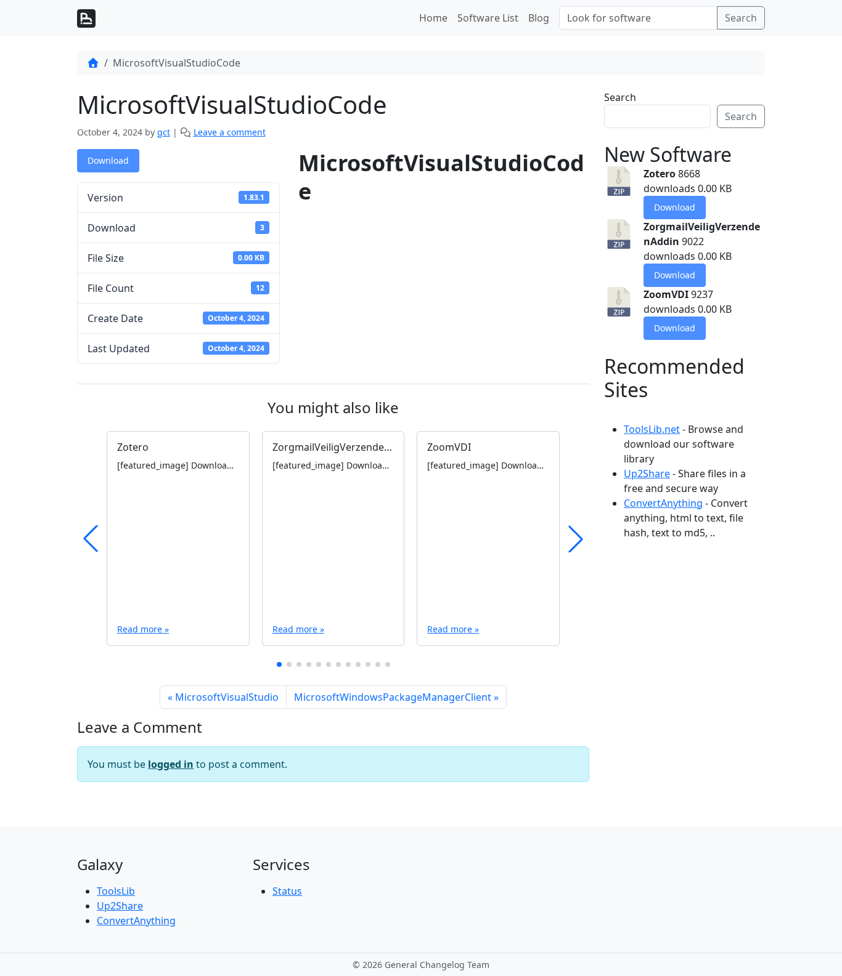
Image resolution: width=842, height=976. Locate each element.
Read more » (143, 629)
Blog (538, 18)
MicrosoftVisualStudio (227, 697)
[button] (279, 664)
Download (108, 160)
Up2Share (647, 473)
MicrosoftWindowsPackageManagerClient (392, 697)
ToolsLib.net (652, 429)
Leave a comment (230, 132)
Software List (487, 18)
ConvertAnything (663, 503)
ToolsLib (116, 891)
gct (163, 132)
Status (287, 891)
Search (741, 18)
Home (433, 18)
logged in (171, 764)
